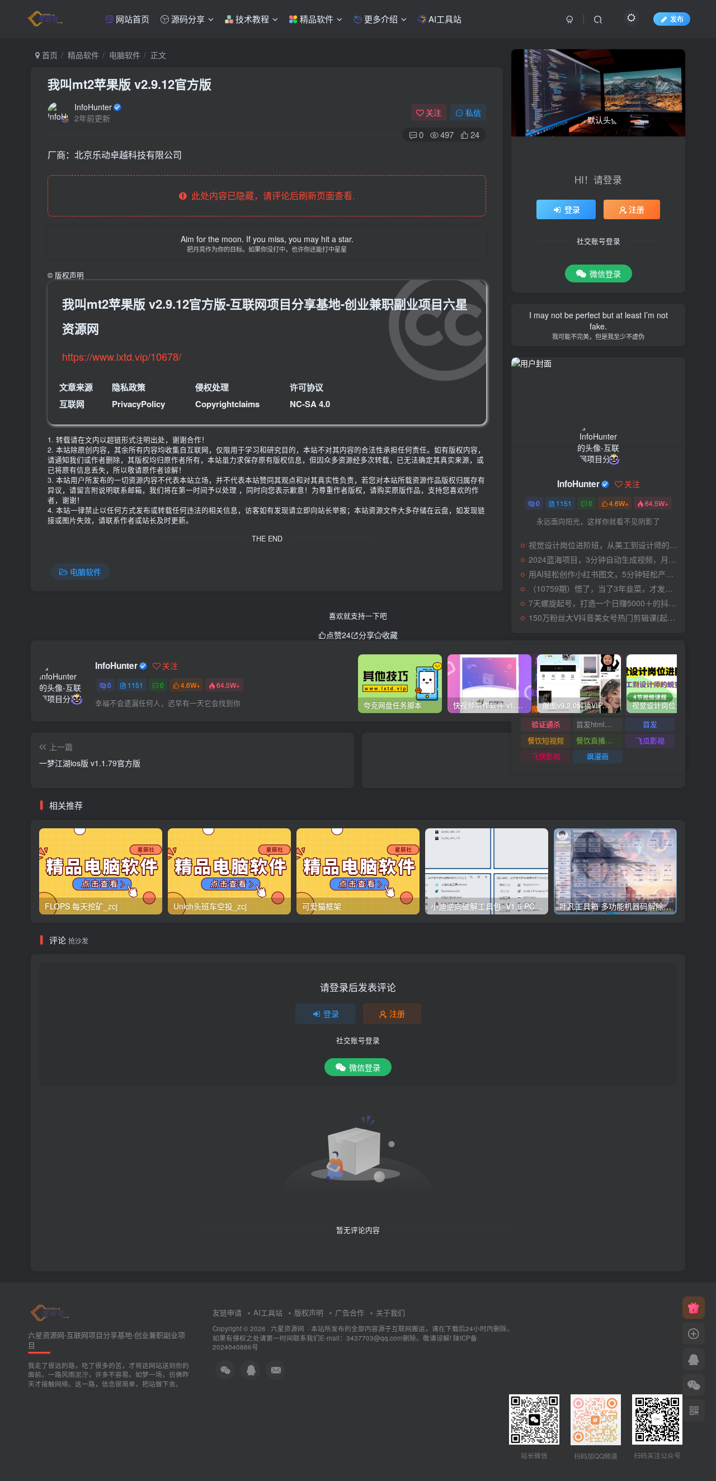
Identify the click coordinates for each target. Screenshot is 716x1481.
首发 (650, 724)
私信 (473, 112)
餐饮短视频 (545, 740)
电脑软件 (124, 54)
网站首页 (131, 19)
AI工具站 (443, 19)
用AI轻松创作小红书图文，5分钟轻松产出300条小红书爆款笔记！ (604, 573)
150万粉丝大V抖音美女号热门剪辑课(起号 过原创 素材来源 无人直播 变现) (604, 617)
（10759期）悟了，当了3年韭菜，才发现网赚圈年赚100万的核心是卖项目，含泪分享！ (604, 588)
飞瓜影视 (650, 740)
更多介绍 (380, 19)
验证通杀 (545, 724)
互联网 (71, 404)
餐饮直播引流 (598, 740)
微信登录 (364, 1067)
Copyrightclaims (227, 404)
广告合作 (349, 1312)
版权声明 (308, 1312)
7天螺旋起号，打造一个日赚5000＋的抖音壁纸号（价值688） (604, 603)
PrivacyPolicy (138, 404)
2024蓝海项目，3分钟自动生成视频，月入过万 (604, 559)
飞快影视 (545, 756)
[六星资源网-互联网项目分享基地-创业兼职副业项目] (50, 1312)
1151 (135, 685)
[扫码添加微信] (693, 1385)
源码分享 (187, 19)
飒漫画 (598, 756)
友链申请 (227, 1312)
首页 (49, 54)
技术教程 (251, 19)
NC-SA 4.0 (310, 404)
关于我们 (390, 1312)
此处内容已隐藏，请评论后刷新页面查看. (271, 195)
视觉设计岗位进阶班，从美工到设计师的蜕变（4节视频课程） (604, 544)
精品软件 (315, 19)
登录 (331, 1013)
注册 (397, 1013)
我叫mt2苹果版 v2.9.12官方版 (129, 84)
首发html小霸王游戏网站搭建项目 (599, 724)
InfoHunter (93, 106)
